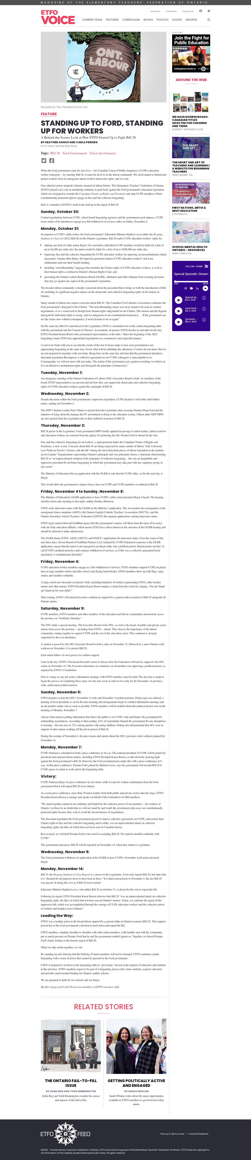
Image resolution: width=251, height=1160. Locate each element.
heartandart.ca (182, 175)
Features (112, 19)
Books (148, 19)
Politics (163, 19)
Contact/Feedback (198, 1133)
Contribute (171, 11)
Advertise (155, 11)
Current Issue (92, 19)
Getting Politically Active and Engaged (136, 1083)
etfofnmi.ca (179, 214)
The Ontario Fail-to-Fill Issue (71, 1083)
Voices (177, 19)
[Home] (58, 17)
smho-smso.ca (181, 253)
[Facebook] (201, 11)
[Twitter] (207, 11)
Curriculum (131, 19)
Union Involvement (103, 153)
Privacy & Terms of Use (172, 1133)
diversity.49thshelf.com (187, 129)
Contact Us (188, 11)
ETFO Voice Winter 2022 (55, 146)
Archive (191, 19)
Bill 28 (55, 153)
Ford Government (75, 153)
